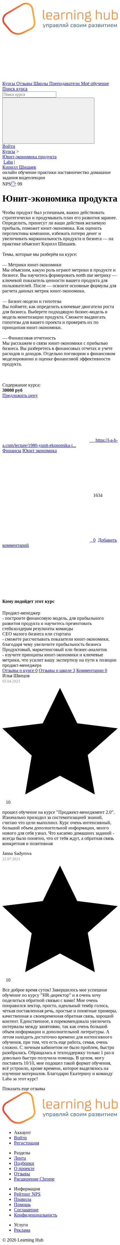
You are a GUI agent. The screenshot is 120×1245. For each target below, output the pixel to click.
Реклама (22, 1230)
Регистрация (26, 1142)
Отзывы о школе (57, 670)
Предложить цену (20, 395)
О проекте (24, 1168)
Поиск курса (14, 88)
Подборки (24, 1163)
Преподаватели (65, 83)
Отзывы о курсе (20, 670)
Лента (20, 1158)
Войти (8, 146)
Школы (41, 83)
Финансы (11, 450)
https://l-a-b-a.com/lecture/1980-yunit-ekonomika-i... (60, 443)
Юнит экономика (39, 450)
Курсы (9, 83)
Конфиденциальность (35, 1214)
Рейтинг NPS (27, 1194)
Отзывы (24, 83)
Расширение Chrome (34, 1178)
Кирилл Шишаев (19, 167)
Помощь (22, 1204)
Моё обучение (95, 83)
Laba (8, 161)
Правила (22, 1199)
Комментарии (91, 670)
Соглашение (26, 1209)
